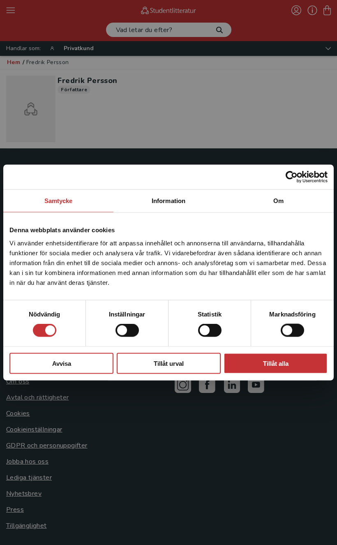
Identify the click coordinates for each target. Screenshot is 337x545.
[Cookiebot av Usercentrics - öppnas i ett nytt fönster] (292, 177)
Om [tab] (278, 200)
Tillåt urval (169, 363)
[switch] (127, 330)
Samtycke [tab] (58, 200)
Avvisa (61, 363)
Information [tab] (168, 200)
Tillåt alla (276, 363)
